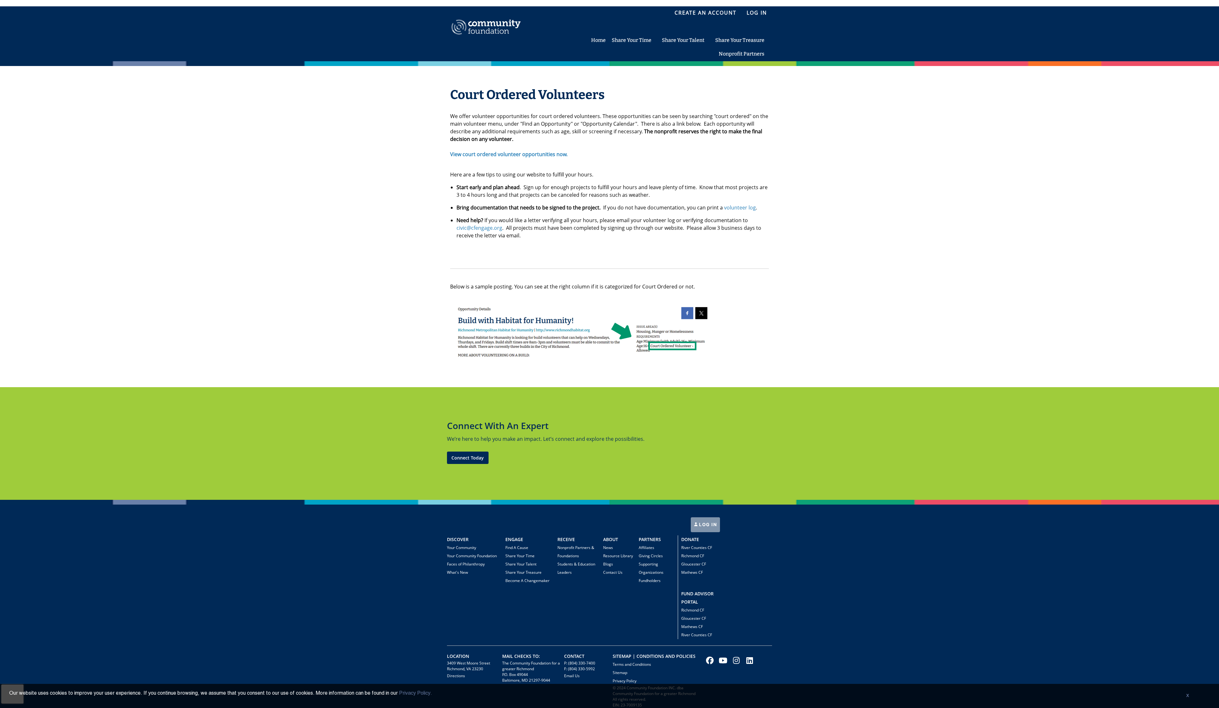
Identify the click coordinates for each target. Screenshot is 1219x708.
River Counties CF (696, 547)
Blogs (608, 564)
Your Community (461, 547)
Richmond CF (692, 556)
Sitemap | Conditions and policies (654, 656)
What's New (457, 572)
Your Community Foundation (472, 556)
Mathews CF (692, 572)
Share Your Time (520, 556)
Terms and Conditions (632, 664)
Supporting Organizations (651, 568)
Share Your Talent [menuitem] (683, 40)
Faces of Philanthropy (466, 564)
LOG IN (707, 524)
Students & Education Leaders (576, 568)
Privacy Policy (624, 681)
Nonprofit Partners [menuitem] (741, 54)
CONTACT (574, 656)
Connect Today (467, 458)
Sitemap (620, 672)
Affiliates (646, 547)
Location (458, 656)
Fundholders (650, 580)
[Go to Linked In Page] (749, 660)
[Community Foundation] (486, 20)
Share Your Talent (520, 564)
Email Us (572, 675)
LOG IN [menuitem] (757, 12)
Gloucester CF (693, 564)
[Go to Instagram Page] (735, 660)
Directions (456, 675)
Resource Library (618, 556)
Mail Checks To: (521, 656)
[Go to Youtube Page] (722, 660)
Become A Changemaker (527, 580)
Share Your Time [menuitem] (631, 40)
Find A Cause (516, 547)
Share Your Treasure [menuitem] (739, 40)
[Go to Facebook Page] (709, 660)
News (608, 547)
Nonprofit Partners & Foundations (575, 552)
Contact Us (613, 572)
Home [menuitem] (598, 40)
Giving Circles (651, 556)
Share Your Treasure (523, 572)
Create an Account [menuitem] (705, 12)
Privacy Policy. (415, 693)
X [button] (1187, 696)
